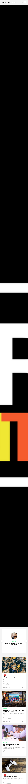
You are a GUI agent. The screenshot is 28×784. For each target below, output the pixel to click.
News (5, 675)
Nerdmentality (9, 2)
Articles (5, 708)
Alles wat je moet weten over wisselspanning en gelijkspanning (11, 677)
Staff (7, 683)
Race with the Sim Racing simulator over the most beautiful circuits (13, 711)
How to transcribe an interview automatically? (11, 745)
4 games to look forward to (10, 776)
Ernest (7, 750)
